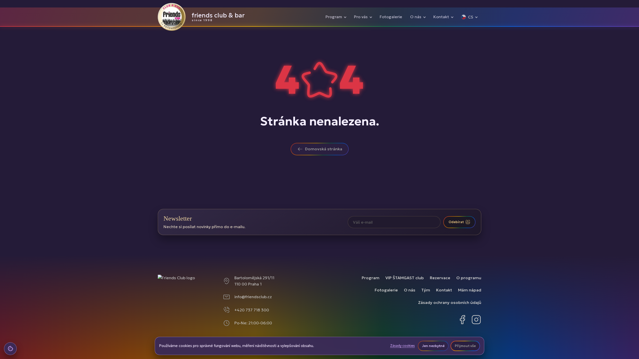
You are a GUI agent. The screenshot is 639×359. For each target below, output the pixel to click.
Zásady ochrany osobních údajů (449, 302)
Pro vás (361, 16)
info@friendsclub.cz (253, 296)
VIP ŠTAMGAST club (404, 277)
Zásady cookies (402, 346)
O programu (468, 277)
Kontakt (441, 16)
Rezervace (440, 277)
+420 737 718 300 (251, 309)
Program (333, 16)
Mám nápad (469, 289)
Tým (425, 289)
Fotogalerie (391, 16)
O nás (415, 16)
